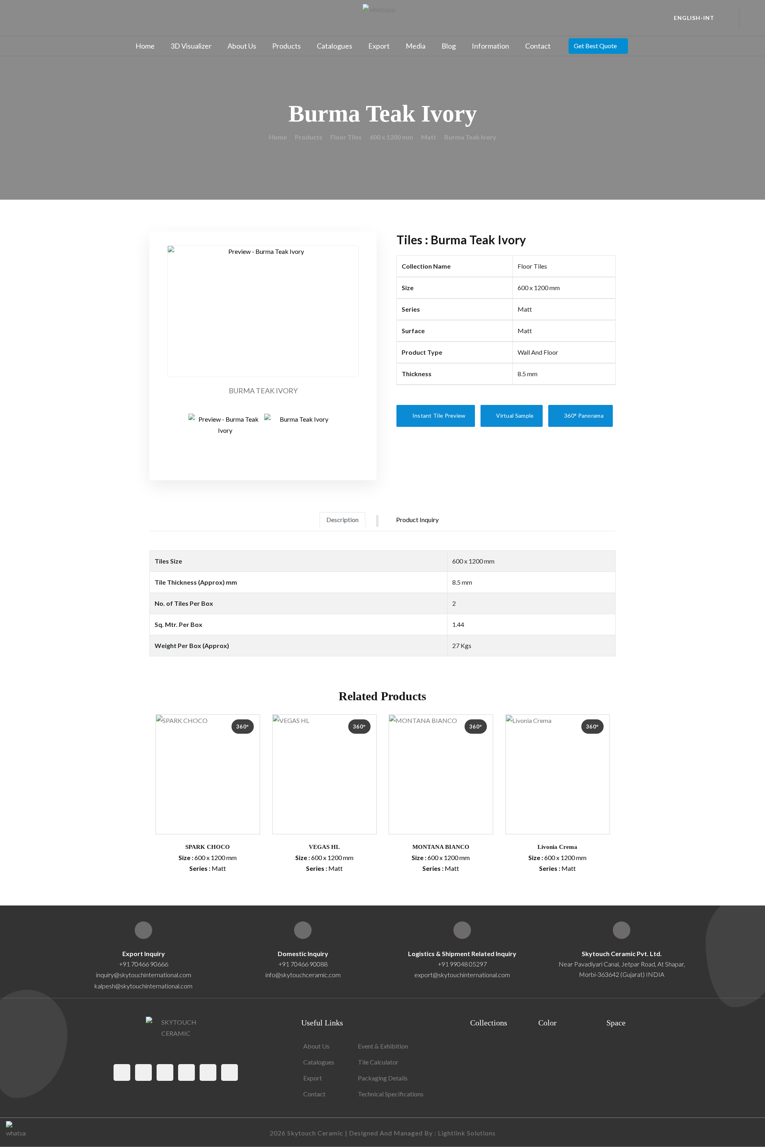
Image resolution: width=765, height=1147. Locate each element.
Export (379, 45)
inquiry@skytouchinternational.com (143, 974)
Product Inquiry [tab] (417, 519)
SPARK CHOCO (207, 847)
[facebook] (122, 1072)
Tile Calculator (378, 1062)
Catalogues (334, 45)
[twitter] (143, 1072)
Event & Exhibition (383, 1046)
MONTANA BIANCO (440, 847)
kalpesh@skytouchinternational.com (143, 986)
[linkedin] (229, 1072)
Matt (428, 137)
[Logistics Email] (462, 930)
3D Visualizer (191, 45)
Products (286, 45)
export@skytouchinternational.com (462, 974)
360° (242, 726)
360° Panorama (583, 415)
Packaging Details (383, 1078)
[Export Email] (143, 930)
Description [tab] (342, 519)
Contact (538, 45)
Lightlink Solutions (467, 1133)
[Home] (621, 930)
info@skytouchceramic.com (303, 974)
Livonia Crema (557, 847)
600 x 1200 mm (391, 137)
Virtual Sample (514, 415)
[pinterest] (186, 1072)
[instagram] (165, 1072)
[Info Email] (303, 930)
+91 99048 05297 (462, 964)
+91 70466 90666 (143, 964)
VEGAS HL (324, 847)
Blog (448, 45)
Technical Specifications (391, 1094)
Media (416, 45)
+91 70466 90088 (303, 964)
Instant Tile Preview (438, 415)
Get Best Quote (595, 45)
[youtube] (208, 1072)
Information (490, 45)
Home (145, 45)
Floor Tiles (346, 137)
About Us (242, 45)
